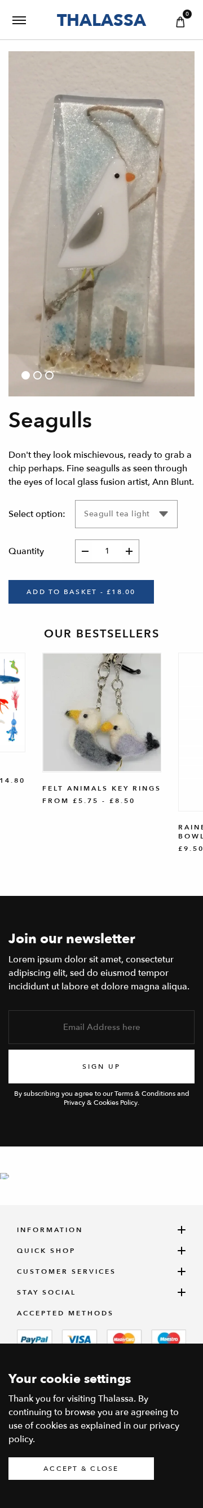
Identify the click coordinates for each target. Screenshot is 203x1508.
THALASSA (101, 20)
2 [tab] (37, 375)
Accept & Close (81, 1468)
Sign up (101, 1066)
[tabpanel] (101, 223)
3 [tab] (49, 375)
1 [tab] (25, 375)
